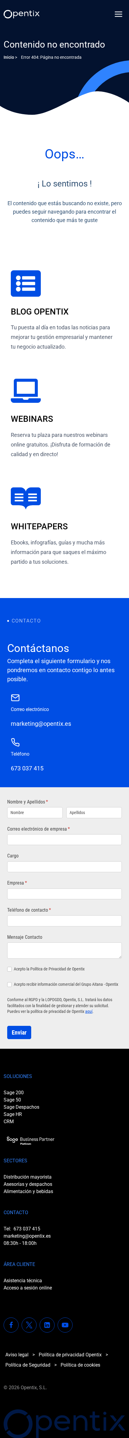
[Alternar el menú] (118, 14)
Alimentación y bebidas (28, 1191)
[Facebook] (11, 1325)
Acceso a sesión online (28, 1288)
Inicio (9, 57)
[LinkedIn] (47, 1325)
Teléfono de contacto (38, 910)
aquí (88, 1011)
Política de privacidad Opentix (70, 1355)
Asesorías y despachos (28, 1184)
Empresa (26, 883)
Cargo (13, 856)
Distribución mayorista (28, 1177)
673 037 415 (27, 1229)
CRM (9, 1121)
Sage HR (13, 1114)
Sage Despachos (21, 1107)
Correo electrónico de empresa (48, 829)
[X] (29, 1325)
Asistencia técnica (23, 1280)
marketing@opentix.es (27, 1236)
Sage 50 (12, 1100)
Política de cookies (80, 1365)
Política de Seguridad (27, 1365)
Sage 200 (14, 1092)
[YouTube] (65, 1325)
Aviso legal (16, 1355)
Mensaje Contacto (24, 937)
